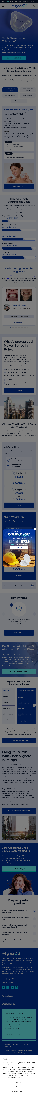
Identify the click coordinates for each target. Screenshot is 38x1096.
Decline (18, 1087)
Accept (18, 1082)
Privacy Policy (18, 1077)
